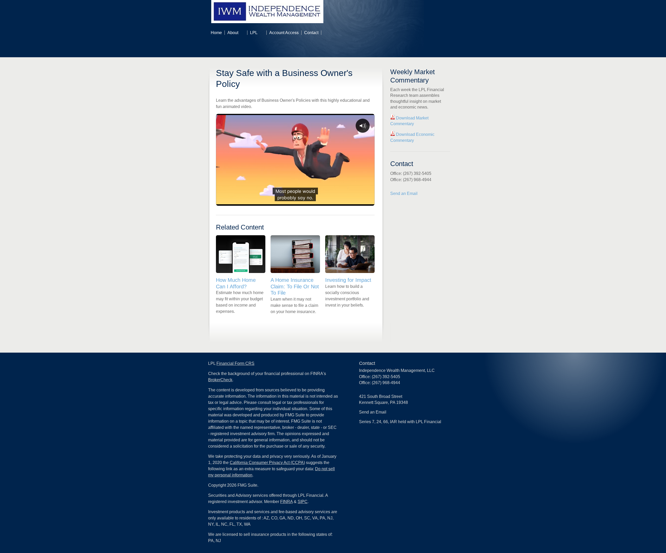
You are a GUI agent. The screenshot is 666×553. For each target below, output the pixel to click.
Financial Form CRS (235, 363)
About (232, 32)
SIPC (303, 501)
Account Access (284, 32)
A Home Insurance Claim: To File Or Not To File (295, 286)
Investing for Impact (348, 280)
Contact (311, 32)
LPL (254, 32)
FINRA (286, 501)
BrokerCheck (220, 380)
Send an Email (404, 193)
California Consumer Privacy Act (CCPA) (267, 462)
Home (216, 32)
